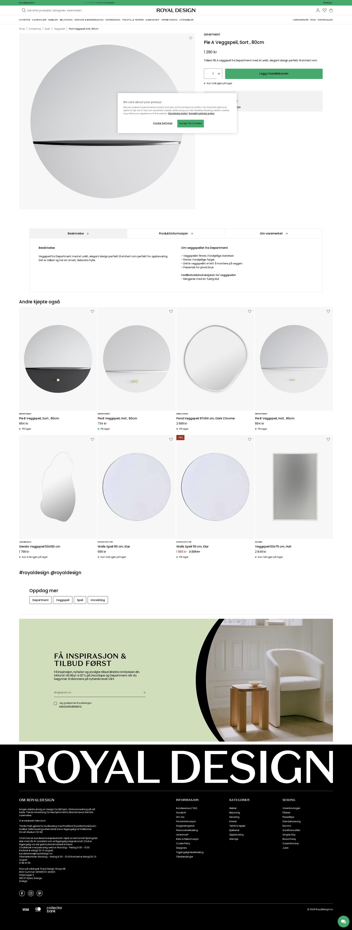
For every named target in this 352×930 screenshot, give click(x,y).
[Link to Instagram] (31, 893)
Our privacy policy (178, 113)
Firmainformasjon (186, 821)
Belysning (234, 813)
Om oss (180, 817)
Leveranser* (182, 835)
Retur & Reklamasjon (187, 839)
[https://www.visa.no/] (25, 909)
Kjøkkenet (234, 830)
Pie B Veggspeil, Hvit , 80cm (274, 418)
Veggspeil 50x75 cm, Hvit (273, 546)
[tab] (78, 233)
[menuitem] (24, 20)
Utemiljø (233, 839)
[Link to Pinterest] (40, 893)
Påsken (286, 813)
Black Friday (289, 839)
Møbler (232, 808)
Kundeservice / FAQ (186, 808)
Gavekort (181, 813)
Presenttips (288, 817)
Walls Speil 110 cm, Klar (192, 546)
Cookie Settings (163, 123)
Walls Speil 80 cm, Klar (114, 546)
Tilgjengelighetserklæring (189, 852)
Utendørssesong (292, 821)
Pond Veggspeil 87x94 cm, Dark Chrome (205, 418)
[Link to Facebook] (22, 893)
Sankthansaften (291, 830)
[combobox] (328, 2)
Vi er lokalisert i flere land (32, 820)
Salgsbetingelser (185, 826)
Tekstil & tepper (237, 826)
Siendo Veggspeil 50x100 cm (39, 546)
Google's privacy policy (201, 113)
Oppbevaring (236, 835)
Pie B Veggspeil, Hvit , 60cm (117, 418)
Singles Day (289, 835)
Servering (234, 817)
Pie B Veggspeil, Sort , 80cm (39, 418)
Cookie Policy (183, 843)
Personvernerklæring (187, 830)
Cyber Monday (291, 843)
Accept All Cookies (190, 123)
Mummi (287, 826)
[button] (328, 2)
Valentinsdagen (291, 808)
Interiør (233, 821)
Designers (181, 848)
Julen (285, 848)
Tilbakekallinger (184, 857)
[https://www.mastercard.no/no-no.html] (38, 909)
